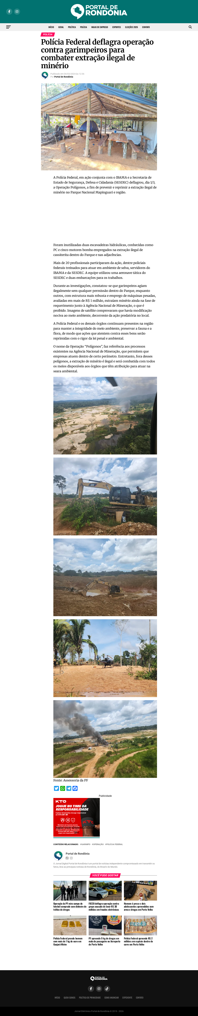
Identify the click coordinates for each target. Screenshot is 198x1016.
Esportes (116, 27)
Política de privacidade (90, 997)
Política (72, 27)
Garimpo (85, 844)
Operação (98, 844)
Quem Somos (69, 997)
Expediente (127, 997)
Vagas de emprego (99, 27)
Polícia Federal (114, 844)
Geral (61, 27)
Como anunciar (111, 997)
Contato (146, 27)
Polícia (83, 27)
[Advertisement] (105, 219)
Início (51, 27)
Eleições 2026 (131, 27)
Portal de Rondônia (63, 77)
